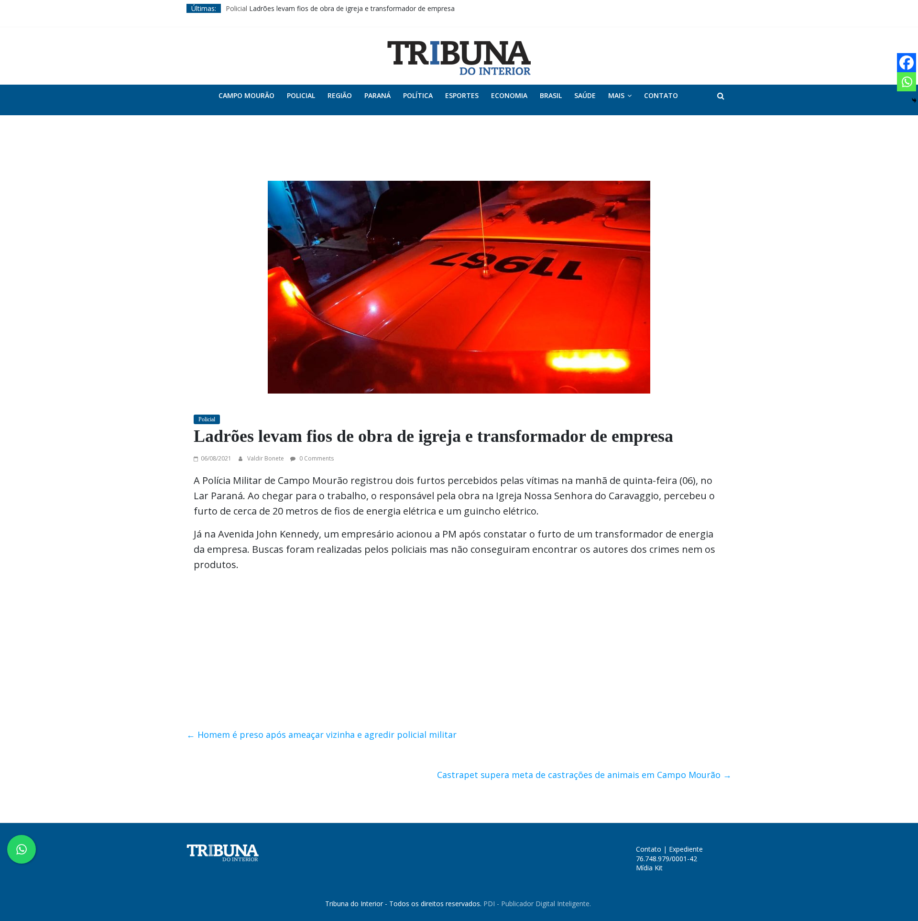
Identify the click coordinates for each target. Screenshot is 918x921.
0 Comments (316, 458)
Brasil (551, 95)
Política (418, 95)
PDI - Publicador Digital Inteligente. (537, 903)
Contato (661, 95)
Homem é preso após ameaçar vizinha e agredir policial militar (321, 734)
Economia (509, 95)
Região (340, 95)
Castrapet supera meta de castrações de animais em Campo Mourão (584, 774)
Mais (616, 95)
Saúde (585, 95)
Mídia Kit (649, 867)
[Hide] (914, 100)
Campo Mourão (246, 95)
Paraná (377, 95)
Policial (236, 8)
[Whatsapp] (906, 81)
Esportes (462, 95)
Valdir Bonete (266, 458)
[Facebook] (906, 62)
